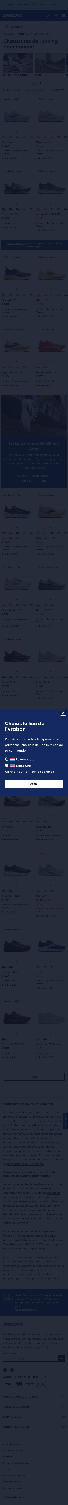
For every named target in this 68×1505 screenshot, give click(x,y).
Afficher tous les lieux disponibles (29, 771)
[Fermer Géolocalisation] (63, 712)
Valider (34, 783)
